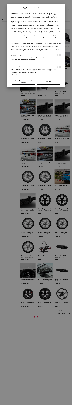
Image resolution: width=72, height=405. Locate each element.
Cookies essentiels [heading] (15, 41)
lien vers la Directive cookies (41, 35)
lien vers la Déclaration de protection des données (26, 37)
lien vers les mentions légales (52, 37)
